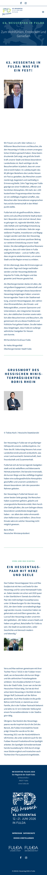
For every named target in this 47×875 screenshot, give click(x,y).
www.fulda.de (23, 783)
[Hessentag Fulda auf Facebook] (21, 3)
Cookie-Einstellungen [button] (23, 838)
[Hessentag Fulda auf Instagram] (26, 3)
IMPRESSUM (17, 833)
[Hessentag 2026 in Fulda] (12, 12)
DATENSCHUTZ (29, 833)
